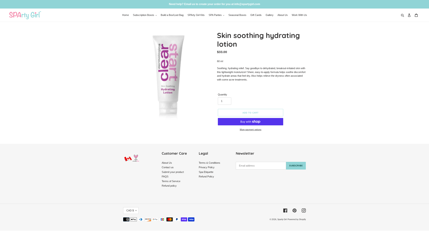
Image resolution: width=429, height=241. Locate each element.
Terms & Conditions (209, 162)
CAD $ (130, 210)
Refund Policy (206, 176)
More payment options (250, 129)
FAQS (165, 176)
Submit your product (173, 172)
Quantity (222, 94)
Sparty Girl (282, 219)
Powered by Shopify (297, 219)
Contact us (168, 167)
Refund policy (169, 185)
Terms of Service (171, 181)
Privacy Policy (206, 167)
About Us (167, 162)
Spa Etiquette (206, 172)
